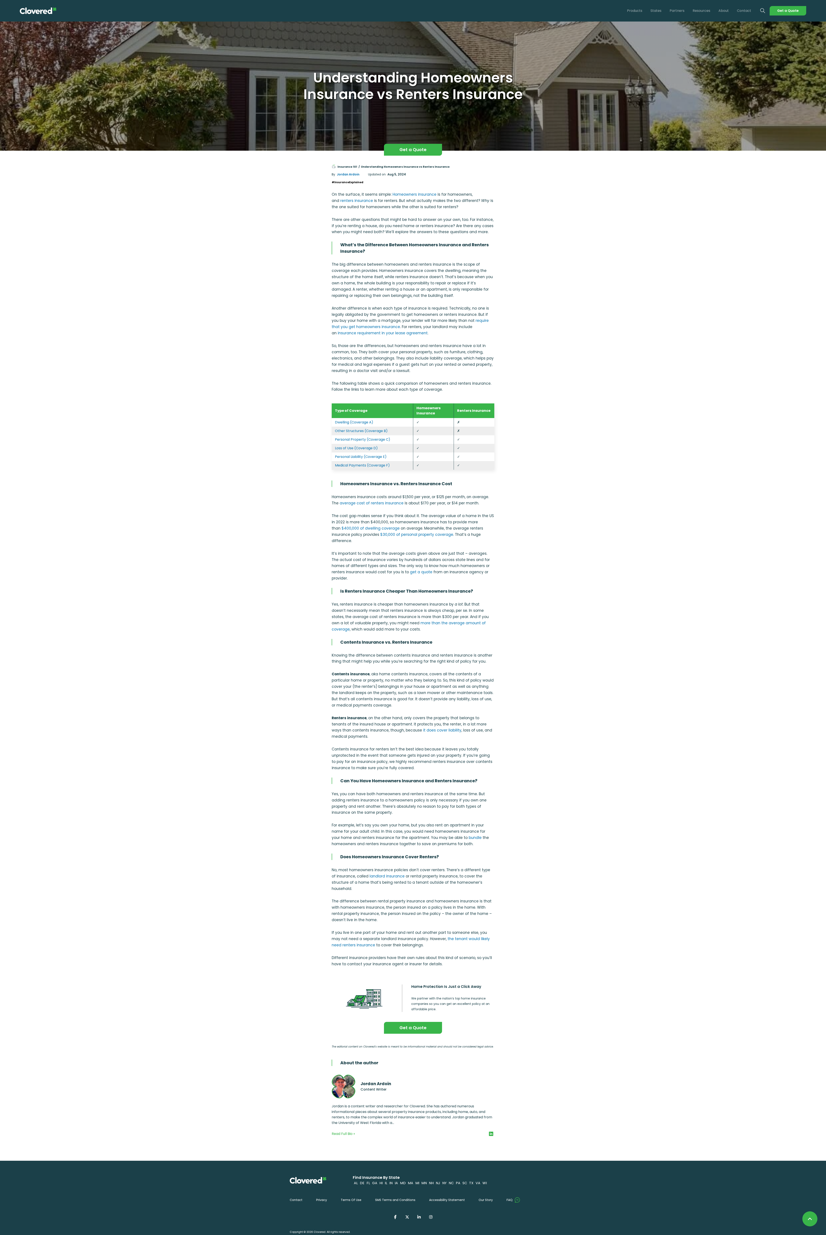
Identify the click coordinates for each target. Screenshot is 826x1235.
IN (391, 1183)
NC (451, 1183)
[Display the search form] (762, 11)
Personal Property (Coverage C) (362, 439)
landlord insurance (387, 876)
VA (478, 1183)
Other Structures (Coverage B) (361, 430)
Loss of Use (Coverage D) (356, 448)
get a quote (421, 572)
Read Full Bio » (343, 1133)
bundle (475, 837)
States (655, 10)
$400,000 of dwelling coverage (371, 528)
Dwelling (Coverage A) (354, 422)
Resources (701, 10)
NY (444, 1183)
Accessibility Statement (447, 1200)
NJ (438, 1183)
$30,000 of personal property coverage (416, 534)
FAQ (510, 1200)
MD (403, 1183)
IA (396, 1183)
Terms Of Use (351, 1200)
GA (374, 1183)
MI (417, 1183)
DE (362, 1183)
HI (381, 1183)
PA (458, 1183)
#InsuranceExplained (347, 182)
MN (424, 1183)
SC (464, 1183)
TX (471, 1183)
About (723, 10)
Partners (677, 10)
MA (410, 1183)
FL (368, 1183)
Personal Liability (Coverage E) (361, 456)
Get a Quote (788, 10)
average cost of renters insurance (372, 503)
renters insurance (356, 200)
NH (431, 1183)
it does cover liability (442, 730)
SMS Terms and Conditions (395, 1200)
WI (484, 1183)
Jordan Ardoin (348, 174)
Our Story (486, 1200)
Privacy (321, 1200)
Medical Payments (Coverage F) (362, 465)
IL (386, 1183)
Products (634, 10)
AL (356, 1183)
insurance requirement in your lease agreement (383, 333)
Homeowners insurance (414, 194)
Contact (744, 10)
